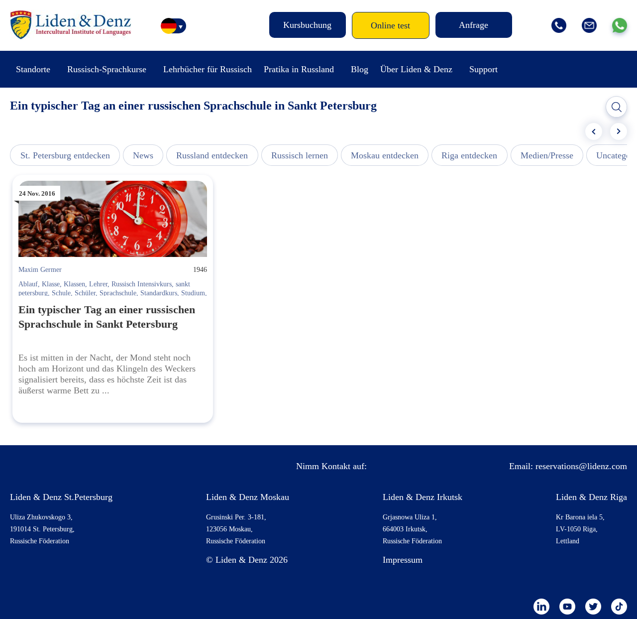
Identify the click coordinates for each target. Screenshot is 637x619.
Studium (193, 293)
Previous (593, 131)
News (143, 155)
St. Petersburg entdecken (65, 155)
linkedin (541, 607)
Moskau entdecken (385, 155)
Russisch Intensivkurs (141, 284)
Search (617, 107)
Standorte (33, 69)
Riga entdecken (469, 155)
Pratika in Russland (299, 69)
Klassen (74, 284)
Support (483, 69)
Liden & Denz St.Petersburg (61, 497)
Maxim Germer (40, 269)
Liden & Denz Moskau (247, 497)
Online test (390, 25)
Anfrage (473, 25)
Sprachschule (118, 293)
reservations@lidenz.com (581, 466)
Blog (359, 69)
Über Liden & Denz (416, 69)
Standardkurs (158, 293)
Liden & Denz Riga (591, 497)
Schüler (85, 293)
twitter (593, 607)
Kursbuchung (307, 25)
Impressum (403, 560)
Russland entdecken (212, 155)
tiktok (619, 607)
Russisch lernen (299, 155)
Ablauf (28, 284)
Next (618, 131)
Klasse (51, 284)
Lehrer (98, 284)
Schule (61, 293)
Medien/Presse (547, 155)
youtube (567, 607)
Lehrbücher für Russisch (207, 69)
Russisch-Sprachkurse (106, 69)
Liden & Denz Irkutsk (422, 497)
